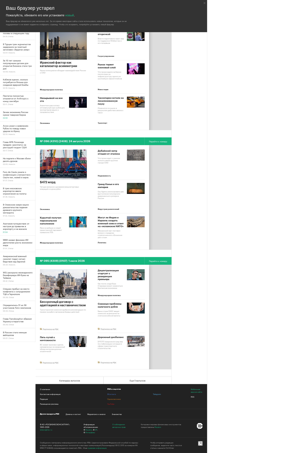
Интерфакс (90, 432)
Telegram (157, 394)
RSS (192, 396)
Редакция (44, 399)
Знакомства (117, 414)
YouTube (110, 403)
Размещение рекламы (49, 403)
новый (69, 15)
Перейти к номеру (158, 141)
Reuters (88, 429)
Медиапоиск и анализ (96, 414)
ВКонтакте (111, 394)
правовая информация (97, 447)
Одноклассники (114, 399)
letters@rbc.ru (46, 429)
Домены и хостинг (73, 414)
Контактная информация (50, 394)
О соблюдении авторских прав (118, 425)
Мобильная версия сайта (196, 390)
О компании (45, 389)
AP (96, 429)
